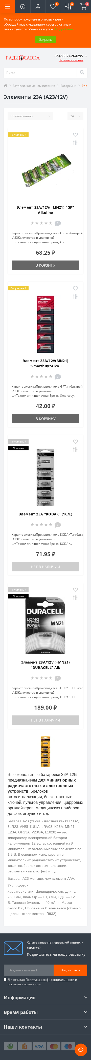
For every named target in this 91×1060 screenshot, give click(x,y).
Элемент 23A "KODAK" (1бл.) (45, 514)
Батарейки (68, 86)
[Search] (82, 73)
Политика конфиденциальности (50, 979)
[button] (38, 6)
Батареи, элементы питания (34, 86)
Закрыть (45, 39)
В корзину (46, 265)
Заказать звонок (71, 60)
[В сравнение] (75, 143)
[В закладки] (75, 135)
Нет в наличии (45, 566)
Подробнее (64, 29)
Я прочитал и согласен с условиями (42, 981)
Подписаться (70, 970)
